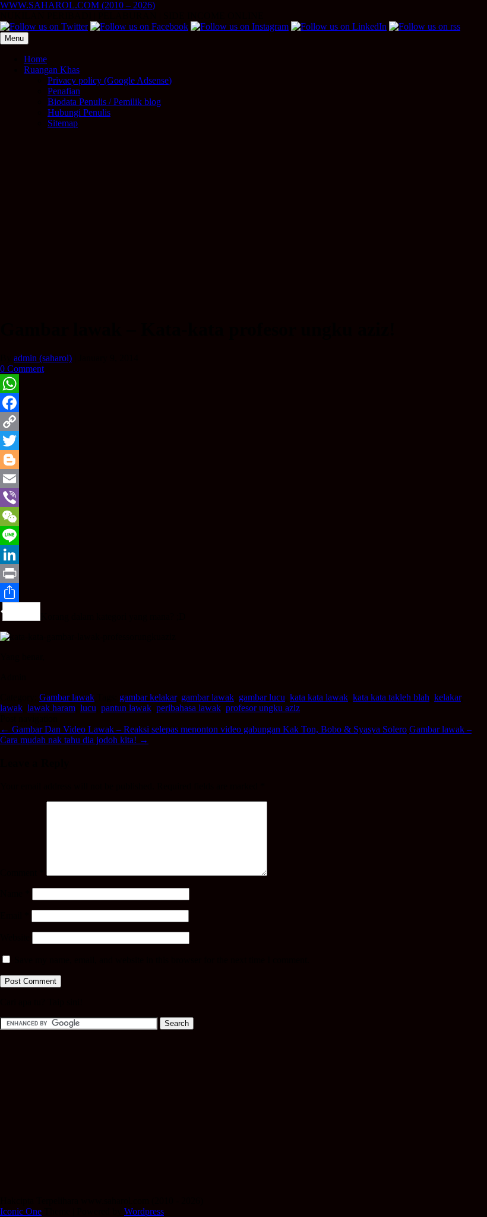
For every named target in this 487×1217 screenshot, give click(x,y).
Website (15, 937)
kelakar (447, 697)
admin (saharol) (43, 358)
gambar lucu (262, 697)
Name (15, 893)
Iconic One (21, 1211)
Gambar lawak (66, 697)
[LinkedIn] (243, 554)
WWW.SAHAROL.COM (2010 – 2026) (77, 5)
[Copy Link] (243, 421)
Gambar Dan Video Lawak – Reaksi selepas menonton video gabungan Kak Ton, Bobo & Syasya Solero (203, 729)
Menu (14, 38)
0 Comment (22, 369)
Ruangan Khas (52, 70)
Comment (22, 873)
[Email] (243, 478)
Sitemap (63, 123)
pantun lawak (126, 708)
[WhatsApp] (243, 383)
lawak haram (51, 708)
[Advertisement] (243, 221)
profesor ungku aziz (263, 708)
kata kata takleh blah (391, 697)
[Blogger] (243, 459)
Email (14, 915)
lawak (11, 708)
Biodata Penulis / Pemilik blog (104, 102)
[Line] (243, 535)
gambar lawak (207, 697)
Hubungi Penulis (79, 112)
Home (35, 59)
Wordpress (144, 1211)
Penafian (64, 91)
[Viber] (243, 497)
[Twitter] (243, 440)
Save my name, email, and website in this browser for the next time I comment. (161, 960)
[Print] (243, 573)
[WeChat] (243, 516)
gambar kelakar (147, 697)
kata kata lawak (319, 697)
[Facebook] (243, 402)
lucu (88, 708)
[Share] (243, 592)
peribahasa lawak (188, 708)
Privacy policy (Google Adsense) (110, 80)
